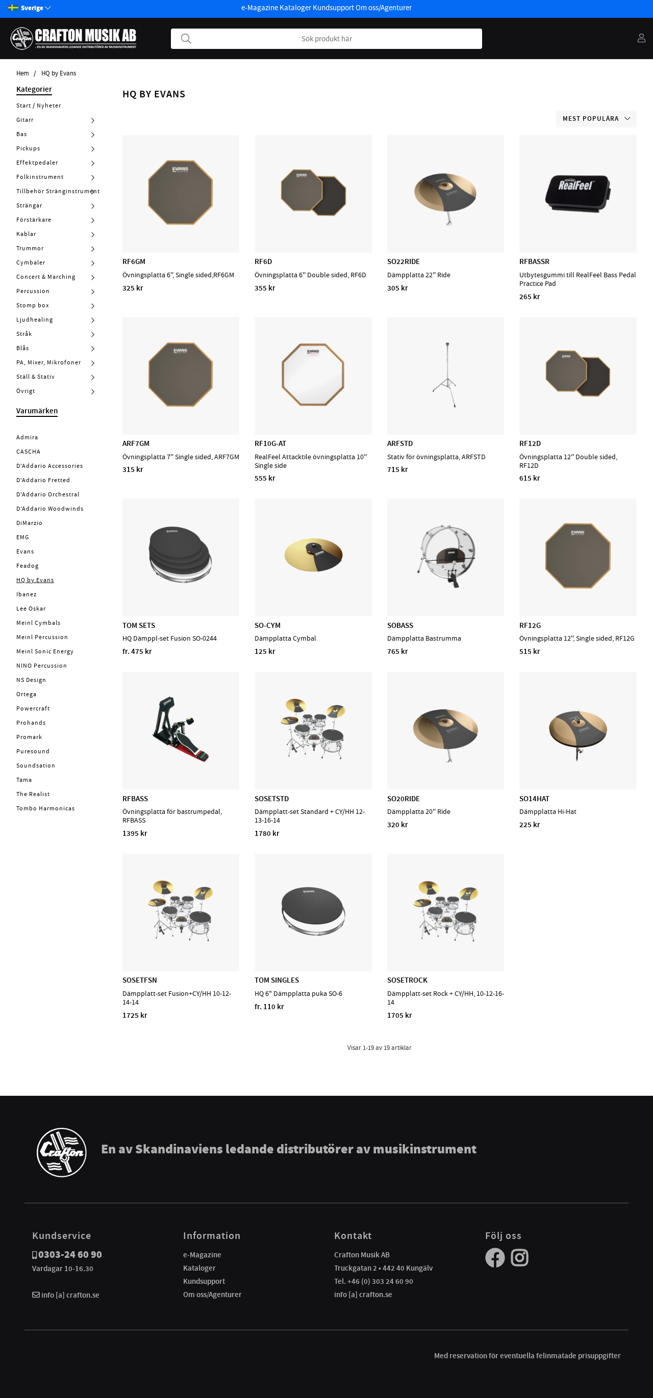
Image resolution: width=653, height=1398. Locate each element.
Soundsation (36, 765)
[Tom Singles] (313, 942)
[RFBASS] (180, 760)
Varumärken (37, 411)
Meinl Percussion (42, 637)
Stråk (24, 334)
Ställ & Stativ (35, 377)
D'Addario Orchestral (48, 494)
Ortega (26, 694)
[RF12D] (578, 405)
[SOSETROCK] (446, 942)
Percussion (33, 291)
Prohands (31, 723)
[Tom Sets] (180, 587)
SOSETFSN (139, 980)
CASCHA (28, 451)
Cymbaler (30, 262)
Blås (22, 348)
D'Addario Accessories (49, 466)
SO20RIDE (403, 799)
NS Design (31, 680)
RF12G (530, 625)
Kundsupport (333, 8)
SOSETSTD (272, 799)
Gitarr (25, 120)
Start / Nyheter (38, 105)
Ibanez (26, 594)
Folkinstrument (40, 177)
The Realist (33, 794)
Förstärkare (34, 220)
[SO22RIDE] (446, 223)
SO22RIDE (403, 261)
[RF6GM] (180, 223)
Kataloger (295, 8)
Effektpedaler (37, 163)
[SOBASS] (446, 587)
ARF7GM (135, 443)
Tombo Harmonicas (45, 808)
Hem (22, 73)
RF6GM (133, 261)
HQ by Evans (58, 73)
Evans (25, 551)
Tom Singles (277, 980)
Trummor (30, 248)
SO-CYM (268, 625)
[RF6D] (313, 223)
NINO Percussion (41, 666)
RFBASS (135, 799)
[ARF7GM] (180, 405)
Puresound (33, 751)
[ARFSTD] (446, 405)
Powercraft (33, 708)
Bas (21, 134)
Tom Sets (138, 625)
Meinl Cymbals (38, 623)
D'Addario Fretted (43, 480)
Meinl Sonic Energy (45, 651)
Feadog (27, 566)
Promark (29, 737)
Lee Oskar (31, 608)
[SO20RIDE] (446, 760)
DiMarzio (29, 523)
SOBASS (400, 625)
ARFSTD (400, 443)
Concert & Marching (46, 277)
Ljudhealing (34, 319)
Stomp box (32, 305)
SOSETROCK (407, 980)
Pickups (28, 148)
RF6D (263, 261)
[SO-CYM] (313, 587)
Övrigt (25, 391)
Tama (24, 780)
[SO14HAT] (578, 760)
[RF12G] (578, 587)
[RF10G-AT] (313, 405)
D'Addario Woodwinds (50, 509)
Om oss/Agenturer (384, 8)
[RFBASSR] (578, 223)
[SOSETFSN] (180, 942)
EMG (22, 537)
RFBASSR (534, 261)
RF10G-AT (270, 443)
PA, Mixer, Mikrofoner (48, 362)
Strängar (29, 205)
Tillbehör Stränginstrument (58, 191)
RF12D (530, 443)
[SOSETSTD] (313, 760)
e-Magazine (259, 8)
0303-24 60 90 (70, 1254)
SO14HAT (534, 799)
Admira (27, 437)
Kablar (26, 234)
